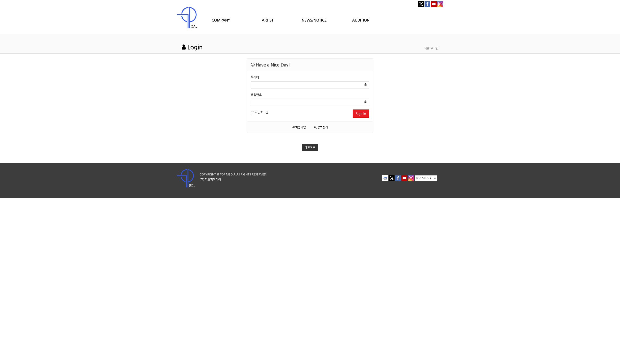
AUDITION (361, 20)
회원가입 (300, 127)
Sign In (361, 114)
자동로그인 (261, 112)
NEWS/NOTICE (314, 20)
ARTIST (267, 20)
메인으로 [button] (310, 147)
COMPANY (221, 20)
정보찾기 (322, 127)
